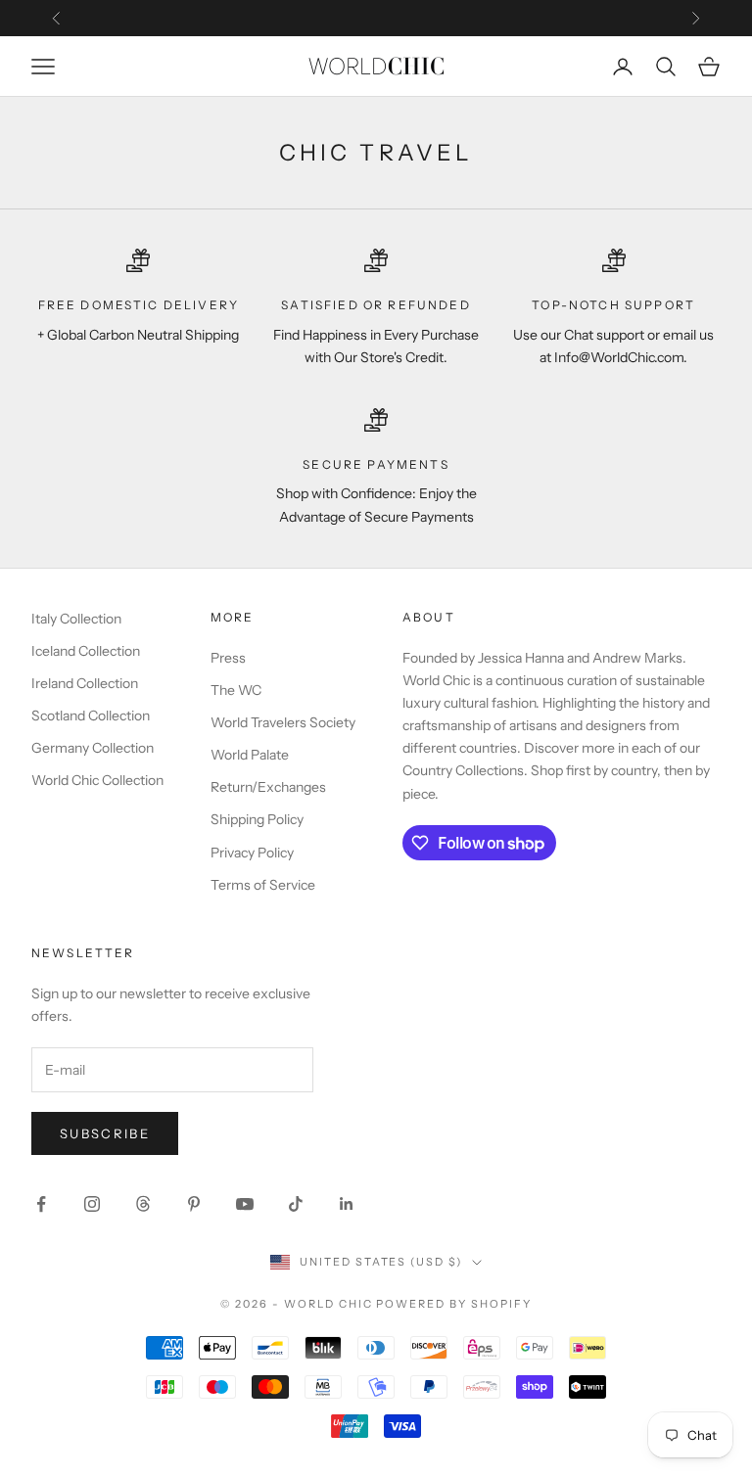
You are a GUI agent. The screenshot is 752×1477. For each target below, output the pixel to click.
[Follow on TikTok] (296, 1204)
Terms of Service (263, 885)
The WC (236, 690)
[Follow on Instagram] (92, 1204)
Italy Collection (76, 618)
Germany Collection (92, 748)
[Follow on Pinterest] (194, 1204)
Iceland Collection (85, 651)
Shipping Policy (257, 819)
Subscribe (105, 1133)
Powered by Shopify (454, 1304)
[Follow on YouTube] (245, 1204)
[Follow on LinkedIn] (346, 1204)
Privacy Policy (252, 852)
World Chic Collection (97, 780)
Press (228, 658)
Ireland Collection (84, 683)
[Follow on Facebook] (41, 1204)
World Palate (250, 754)
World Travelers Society (283, 722)
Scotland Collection (90, 715)
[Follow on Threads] (143, 1204)
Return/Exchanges (268, 787)
